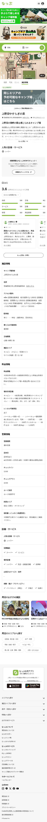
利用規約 (4, 804)
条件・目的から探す (9, 709)
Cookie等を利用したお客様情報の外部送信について (18, 811)
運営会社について (7, 730)
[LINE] (6, 788)
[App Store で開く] (14, 686)
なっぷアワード (6, 760)
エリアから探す (7, 698)
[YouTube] (17, 788)
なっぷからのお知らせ (9, 741)
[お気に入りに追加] (44, 56)
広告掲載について (7, 764)
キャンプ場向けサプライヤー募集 (12, 772)
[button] (19, 232)
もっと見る (21, 141)
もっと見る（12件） (23, 255)
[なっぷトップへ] (7, 3)
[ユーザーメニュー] (40, 3)
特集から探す (6, 715)
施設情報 (25, 82)
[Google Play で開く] (32, 686)
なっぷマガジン (6, 757)
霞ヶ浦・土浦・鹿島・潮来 (13, 650)
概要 (5, 82)
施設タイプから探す (9, 703)
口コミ (17, 82)
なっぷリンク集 (6, 737)
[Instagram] (3, 788)
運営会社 (4, 796)
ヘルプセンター (6, 780)
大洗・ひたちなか (33, 650)
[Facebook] (14, 788)
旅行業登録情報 (6, 815)
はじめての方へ (6, 734)
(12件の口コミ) (39, 117)
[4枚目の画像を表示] (26, 75)
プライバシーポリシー (9, 807)
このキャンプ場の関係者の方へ (23, 108)
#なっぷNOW (6, 753)
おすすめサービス (8, 720)
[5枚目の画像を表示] (30, 75)
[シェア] (39, 56)
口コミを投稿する (10, 195)
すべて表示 (7, 245)
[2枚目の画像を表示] (20, 75)
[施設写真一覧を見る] (23, 65)
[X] (10, 788)
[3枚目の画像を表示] (23, 75)
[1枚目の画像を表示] (17, 75)
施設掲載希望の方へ (8, 768)
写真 (10, 82)
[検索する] (42, 47)
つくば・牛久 (26, 644)
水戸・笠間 (28, 639)
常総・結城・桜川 (10, 644)
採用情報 (4, 800)
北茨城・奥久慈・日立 (11, 639)
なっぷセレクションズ (9, 749)
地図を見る (25, 117)
